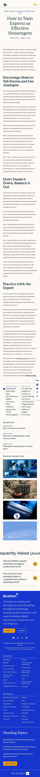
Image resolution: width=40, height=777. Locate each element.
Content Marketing (8, 666)
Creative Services (8, 669)
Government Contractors (10, 716)
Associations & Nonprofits (10, 698)
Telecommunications (28, 722)
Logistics (24, 698)
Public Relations (26, 668)
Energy (5, 710)
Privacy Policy (31, 643)
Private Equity (26, 707)
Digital (5, 680)
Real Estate (25, 713)
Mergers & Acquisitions (28, 704)
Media (23, 701)
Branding (5, 663)
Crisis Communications (10, 672)
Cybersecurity (7, 704)
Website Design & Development (27, 682)
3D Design (25, 686)
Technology (25, 719)
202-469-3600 (27, 649)
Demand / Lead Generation (7, 676)
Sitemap (20, 645)
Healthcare (6, 719)
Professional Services (28, 710)
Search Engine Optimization (26, 671)
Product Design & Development (27, 663)
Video (23, 679)
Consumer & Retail (8, 701)
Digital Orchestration (9, 683)
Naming (24, 660)
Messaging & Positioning (10, 686)
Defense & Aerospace (9, 707)
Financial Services (8, 713)
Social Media (25, 675)
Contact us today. (30, 375)
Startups (24, 716)
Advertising (6, 660)
